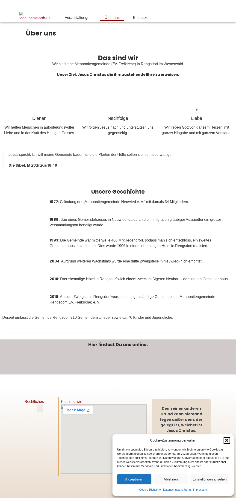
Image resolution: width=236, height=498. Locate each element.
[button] (226, 440)
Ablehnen (171, 479)
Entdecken (141, 18)
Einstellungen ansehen (210, 479)
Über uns (112, 18)
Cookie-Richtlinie (150, 489)
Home (46, 18)
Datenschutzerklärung (177, 489)
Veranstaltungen (78, 18)
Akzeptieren (134, 479)
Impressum (200, 489)
